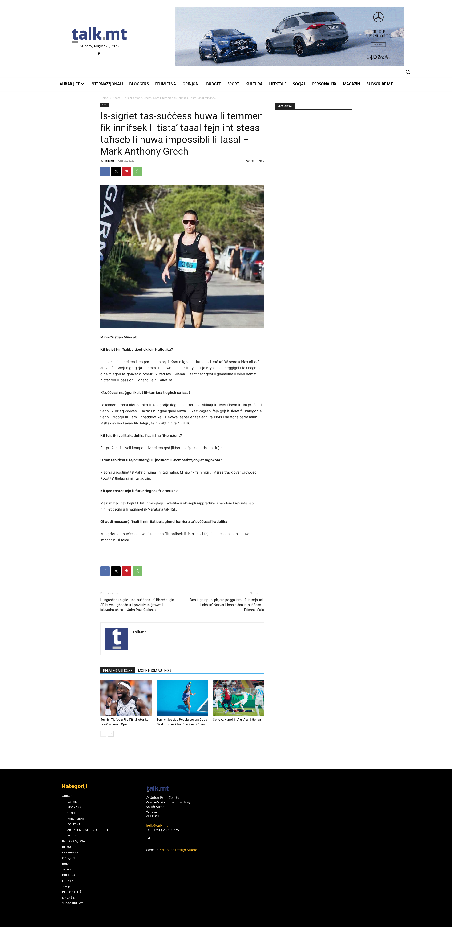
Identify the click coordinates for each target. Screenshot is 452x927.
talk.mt (109, 160)
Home (104, 98)
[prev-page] (103, 734)
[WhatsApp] (137, 171)
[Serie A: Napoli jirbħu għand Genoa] (238, 698)
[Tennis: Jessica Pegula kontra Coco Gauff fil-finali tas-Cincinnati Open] (182, 698)
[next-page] (111, 734)
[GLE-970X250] (289, 36)
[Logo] (99, 35)
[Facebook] (99, 54)
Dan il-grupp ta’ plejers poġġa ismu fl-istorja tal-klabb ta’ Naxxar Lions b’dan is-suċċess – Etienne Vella (227, 605)
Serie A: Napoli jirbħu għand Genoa (237, 719)
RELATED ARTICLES (118, 670)
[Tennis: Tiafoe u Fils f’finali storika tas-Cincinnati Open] (126, 698)
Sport (116, 98)
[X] (116, 171)
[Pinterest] (126, 171)
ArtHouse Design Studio (178, 850)
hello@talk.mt (157, 825)
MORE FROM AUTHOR (154, 670)
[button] (407, 72)
